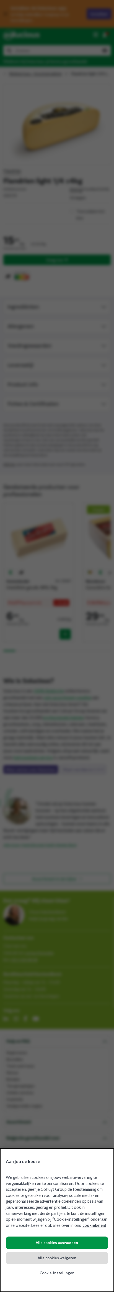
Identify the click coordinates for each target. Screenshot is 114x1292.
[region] (57, 1220)
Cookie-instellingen (57, 1273)
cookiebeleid (94, 1225)
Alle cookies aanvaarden (57, 1242)
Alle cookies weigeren (57, 1258)
